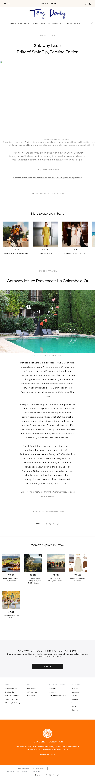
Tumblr (74, 703)
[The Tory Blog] (47, 14)
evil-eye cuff (20, 145)
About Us (52, 688)
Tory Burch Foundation (57, 696)
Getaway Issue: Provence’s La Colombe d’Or (47, 281)
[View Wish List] (85, 3)
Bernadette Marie (54, 355)
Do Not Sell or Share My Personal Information (62, 768)
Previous (3, 101)
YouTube (74, 706)
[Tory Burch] (48, 3)
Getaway (46, 511)
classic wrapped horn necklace (71, 142)
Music (62, 23)
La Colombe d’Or (54, 367)
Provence (54, 511)
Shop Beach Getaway (47, 169)
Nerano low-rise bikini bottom (40, 145)
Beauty (27, 23)
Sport (69, 23)
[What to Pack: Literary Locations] (78, 563)
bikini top (63, 145)
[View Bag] (90, 3)
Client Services (11, 688)
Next (92, 101)
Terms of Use (35, 771)
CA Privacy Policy (38, 768)
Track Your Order (11, 699)
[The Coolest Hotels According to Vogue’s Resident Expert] (33, 563)
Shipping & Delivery (12, 703)
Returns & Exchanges (13, 696)
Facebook (75, 692)
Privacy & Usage (23, 768)
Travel (43, 23)
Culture (35, 23)
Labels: (34, 193)
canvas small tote (48, 142)
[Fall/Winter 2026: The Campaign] (15, 234)
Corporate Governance (20, 771)
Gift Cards (31, 696)
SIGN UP (47, 666)
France (40, 511)
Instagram (75, 688)
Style (20, 23)
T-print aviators (32, 142)
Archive (77, 23)
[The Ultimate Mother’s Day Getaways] (11, 563)
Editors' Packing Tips (45, 193)
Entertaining (53, 23)
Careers (52, 692)
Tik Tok (74, 696)
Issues (13, 23)
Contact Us (9, 692)
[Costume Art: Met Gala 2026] (75, 234)
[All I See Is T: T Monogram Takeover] (56, 563)
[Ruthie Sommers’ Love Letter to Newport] (11, 600)
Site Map (10, 771)
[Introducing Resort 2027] (45, 234)
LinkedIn (74, 710)
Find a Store (32, 688)
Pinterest (75, 699)
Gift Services (32, 692)
